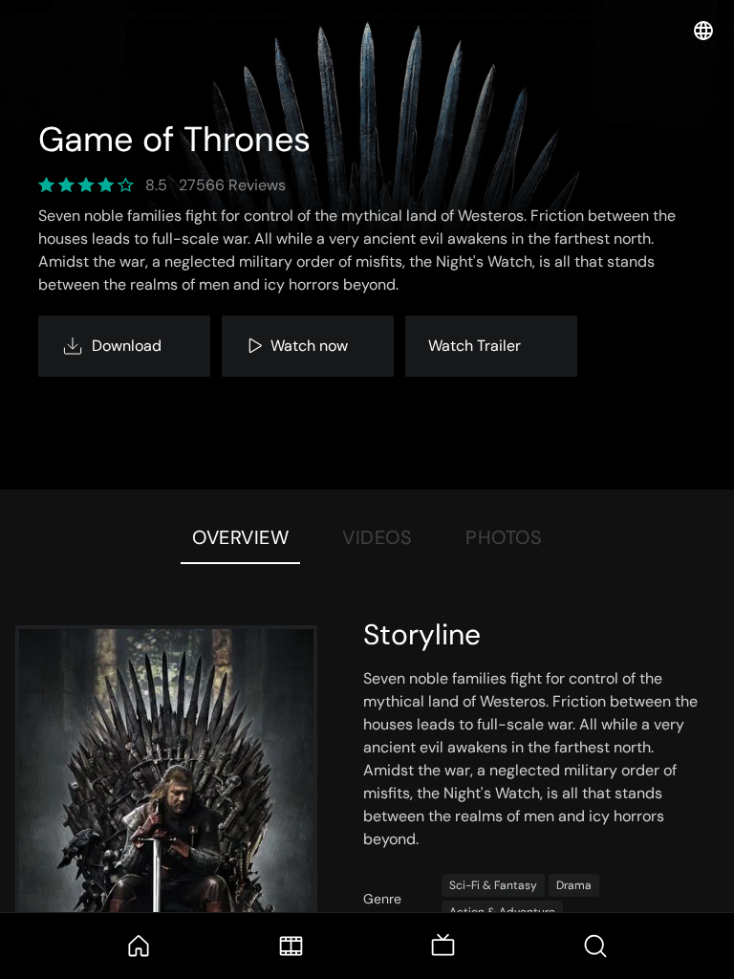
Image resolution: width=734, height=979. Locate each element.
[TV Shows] (443, 946)
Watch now (309, 346)
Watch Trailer (474, 346)
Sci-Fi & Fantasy (493, 885)
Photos (503, 537)
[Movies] (291, 946)
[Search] (596, 946)
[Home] (139, 946)
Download (127, 346)
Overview (240, 537)
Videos (377, 537)
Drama (574, 885)
